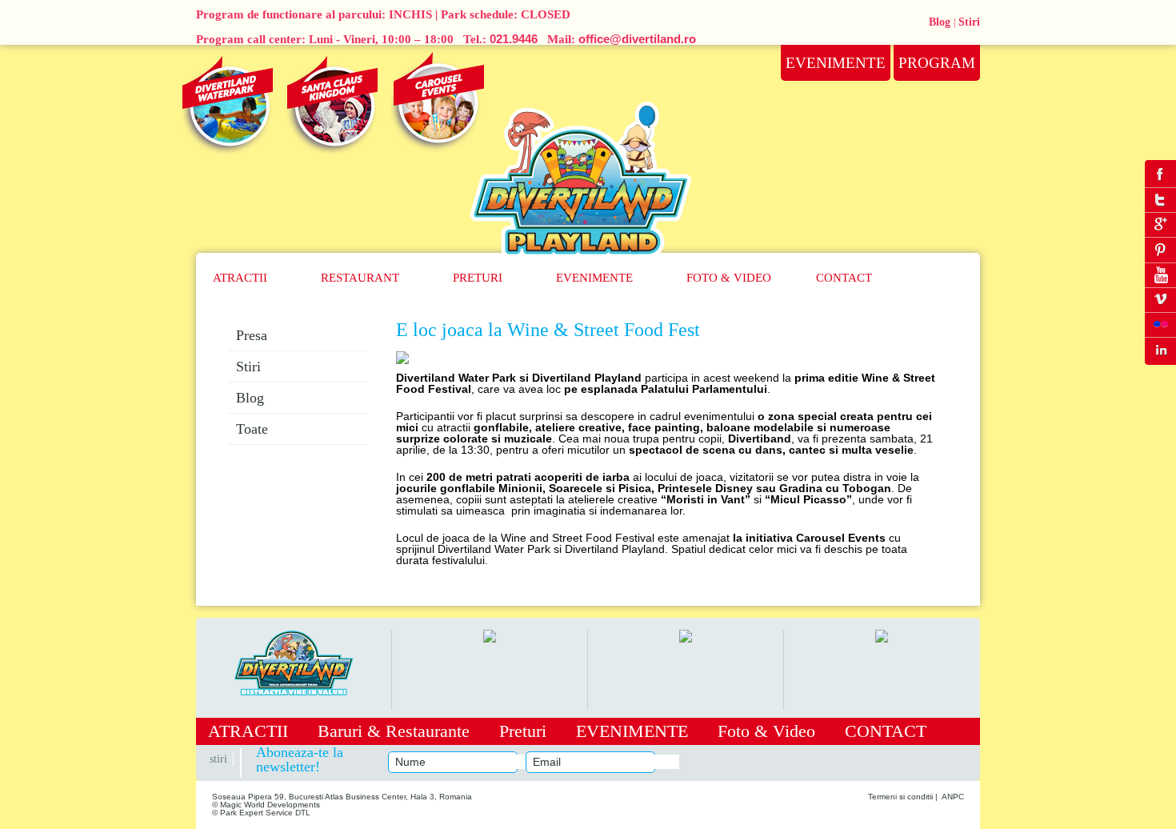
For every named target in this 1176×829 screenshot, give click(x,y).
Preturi (477, 277)
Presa (251, 335)
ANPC (953, 796)
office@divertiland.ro (637, 39)
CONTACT (885, 731)
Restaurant (360, 277)
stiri (218, 759)
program (936, 62)
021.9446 (514, 39)
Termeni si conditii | (903, 797)
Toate (252, 429)
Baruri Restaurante (394, 731)
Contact (844, 277)
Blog (939, 22)
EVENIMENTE (632, 731)
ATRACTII (240, 277)
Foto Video (728, 277)
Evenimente (594, 277)
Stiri (969, 22)
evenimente (836, 62)
